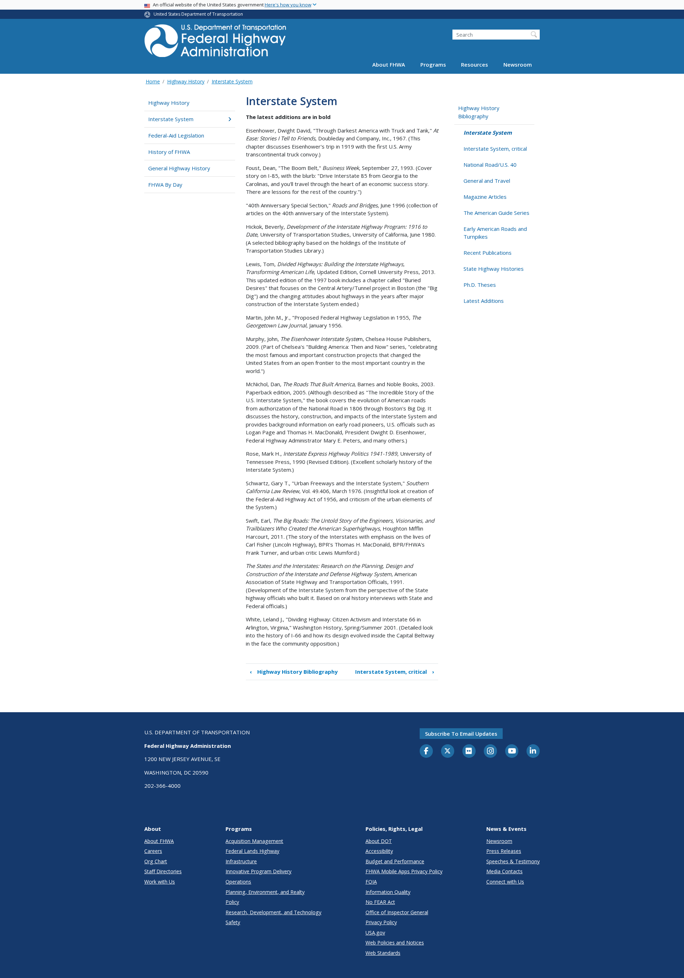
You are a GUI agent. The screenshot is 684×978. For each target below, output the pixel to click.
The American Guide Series (496, 212)
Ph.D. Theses (479, 284)
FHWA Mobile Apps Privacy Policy (404, 871)
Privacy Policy (381, 922)
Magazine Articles (485, 196)
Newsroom (517, 64)
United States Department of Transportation (198, 14)
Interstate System (232, 81)
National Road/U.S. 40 (490, 164)
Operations (238, 881)
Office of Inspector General (397, 912)
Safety (233, 922)
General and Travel (486, 180)
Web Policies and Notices (395, 942)
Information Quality (388, 892)
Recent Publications (487, 252)
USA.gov (375, 932)
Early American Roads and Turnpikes (495, 232)
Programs (433, 64)
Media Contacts (504, 871)
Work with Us (159, 881)
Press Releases (503, 851)
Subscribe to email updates (461, 733)
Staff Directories (163, 871)
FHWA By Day (165, 184)
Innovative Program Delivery (258, 871)
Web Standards (383, 952)
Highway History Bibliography (294, 671)
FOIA (371, 881)
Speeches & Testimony (513, 861)
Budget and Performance (395, 861)
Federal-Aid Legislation (176, 135)
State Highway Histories (493, 268)
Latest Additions (483, 300)
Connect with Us (505, 881)
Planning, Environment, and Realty (265, 892)
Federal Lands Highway (252, 851)
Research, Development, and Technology (273, 912)
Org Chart (155, 861)
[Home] (215, 43)
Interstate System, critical (394, 671)
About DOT (379, 841)
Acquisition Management (254, 841)
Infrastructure (241, 861)
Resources (474, 64)
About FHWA (388, 64)
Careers (153, 851)
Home (153, 81)
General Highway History (179, 168)
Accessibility (379, 851)
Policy (232, 902)
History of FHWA (169, 151)
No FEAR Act (380, 902)
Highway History (185, 81)
